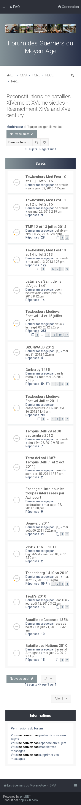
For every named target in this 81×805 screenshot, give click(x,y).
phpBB (24, 796)
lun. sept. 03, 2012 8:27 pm (43, 327)
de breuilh (61, 185)
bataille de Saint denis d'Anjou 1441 (43, 283)
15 (53, 334)
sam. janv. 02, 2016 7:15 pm (46, 188)
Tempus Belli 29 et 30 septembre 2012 (43, 433)
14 (47, 334)
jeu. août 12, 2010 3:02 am (43, 603)
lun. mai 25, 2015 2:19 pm (45, 211)
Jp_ (57, 351)
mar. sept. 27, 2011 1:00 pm (43, 506)
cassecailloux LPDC (38, 408)
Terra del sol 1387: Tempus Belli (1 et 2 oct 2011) (44, 462)
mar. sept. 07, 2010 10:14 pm (47, 578)
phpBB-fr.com (28, 800)
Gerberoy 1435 (37, 369)
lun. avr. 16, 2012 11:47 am (45, 409)
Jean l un (61, 600)
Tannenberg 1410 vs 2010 (46, 573)
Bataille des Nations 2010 (46, 645)
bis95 (58, 324)
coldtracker (33, 504)
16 (60, 334)
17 (66, 334)
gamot (59, 470)
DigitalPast (32, 554)
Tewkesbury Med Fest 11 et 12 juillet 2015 (45, 202)
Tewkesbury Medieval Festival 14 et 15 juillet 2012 (43, 315)
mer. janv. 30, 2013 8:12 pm (43, 294)
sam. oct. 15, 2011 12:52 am (44, 473)
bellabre (60, 230)
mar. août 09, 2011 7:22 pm (47, 528)
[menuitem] (14, 7)
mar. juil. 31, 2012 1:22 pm (47, 352)
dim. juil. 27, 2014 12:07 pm (43, 234)
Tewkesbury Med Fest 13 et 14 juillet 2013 (45, 252)
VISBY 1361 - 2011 (41, 547)
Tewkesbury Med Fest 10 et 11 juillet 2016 (45, 179)
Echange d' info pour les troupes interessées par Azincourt (45, 493)
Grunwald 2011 (37, 523)
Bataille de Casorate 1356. (47, 620)
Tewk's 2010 (35, 596)
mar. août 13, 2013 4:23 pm (46, 261)
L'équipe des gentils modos (43, 126)
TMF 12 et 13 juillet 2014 (45, 226)
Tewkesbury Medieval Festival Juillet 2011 (42, 398)
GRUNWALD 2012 (39, 347)
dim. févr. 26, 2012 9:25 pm (46, 442)
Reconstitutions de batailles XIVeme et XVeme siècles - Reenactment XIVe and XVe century (38, 105)
